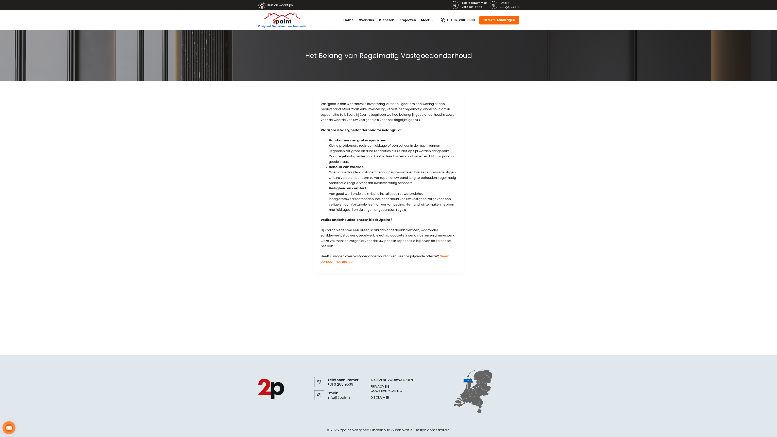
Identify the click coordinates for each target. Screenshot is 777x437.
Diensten (386, 20)
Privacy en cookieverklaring (386, 389)
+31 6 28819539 (340, 384)
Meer (425, 20)
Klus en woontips (280, 5)
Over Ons (366, 20)
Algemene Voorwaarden (391, 380)
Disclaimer (379, 398)
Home (348, 20)
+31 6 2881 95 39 (472, 7)
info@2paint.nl (509, 7)
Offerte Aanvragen (499, 20)
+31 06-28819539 (461, 20)
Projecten (407, 20)
